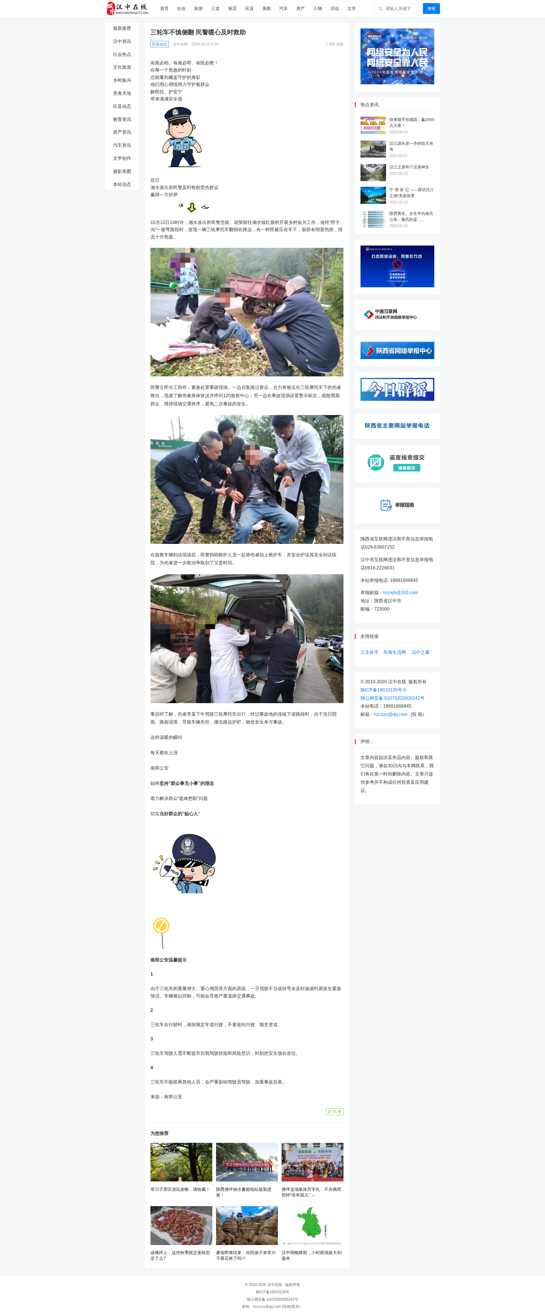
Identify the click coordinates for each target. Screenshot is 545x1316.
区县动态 (122, 106)
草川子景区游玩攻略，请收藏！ (180, 1189)
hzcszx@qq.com (390, 714)
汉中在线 (180, 44)
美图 (266, 8)
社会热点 (122, 54)
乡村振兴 (122, 80)
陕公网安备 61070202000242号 (392, 698)
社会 (181, 8)
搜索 (431, 8)
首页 (164, 8)
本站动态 (122, 184)
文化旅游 (122, 67)
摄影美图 (122, 171)
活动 (334, 8)
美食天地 (122, 93)
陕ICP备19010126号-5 (383, 690)
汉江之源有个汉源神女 (409, 167)
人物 (317, 8)
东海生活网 (394, 652)
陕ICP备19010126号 (272, 1292)
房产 (300, 8)
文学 (351, 8)
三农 (215, 8)
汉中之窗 (421, 652)
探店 (232, 8)
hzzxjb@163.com (400, 592)
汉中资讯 (122, 41)
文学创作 (122, 158)
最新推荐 (122, 28)
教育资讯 (122, 119)
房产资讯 (122, 132)
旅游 (198, 8)
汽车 (283, 8)
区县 (249, 8)
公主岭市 (369, 652)
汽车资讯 (122, 145)
